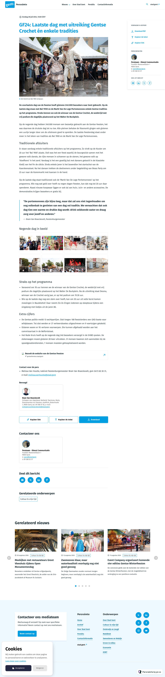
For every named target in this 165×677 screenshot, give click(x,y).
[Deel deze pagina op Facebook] (47, 480)
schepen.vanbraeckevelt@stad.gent (36, 407)
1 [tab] (75, 586)
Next (156, 558)
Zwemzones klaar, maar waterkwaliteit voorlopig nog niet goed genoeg (80, 563)
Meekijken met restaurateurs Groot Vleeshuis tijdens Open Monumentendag (34, 563)
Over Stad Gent (79, 4)
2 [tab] (79, 586)
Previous (9, 558)
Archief (80, 625)
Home (79, 620)
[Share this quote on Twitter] (113, 207)
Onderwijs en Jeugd (111, 629)
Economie (107, 647)
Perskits (91, 4)
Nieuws (65, 4)
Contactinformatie (105, 4)
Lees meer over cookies (15, 661)
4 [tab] (86, 586)
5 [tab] (89, 586)
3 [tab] (82, 586)
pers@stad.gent (30, 457)
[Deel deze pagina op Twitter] (30, 480)
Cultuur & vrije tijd (28, 499)
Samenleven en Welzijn (112, 638)
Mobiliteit (107, 634)
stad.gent (154, 4)
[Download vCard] (58, 441)
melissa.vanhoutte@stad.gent (42, 375)
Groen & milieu (109, 643)
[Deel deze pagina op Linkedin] (39, 480)
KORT (105, 652)
